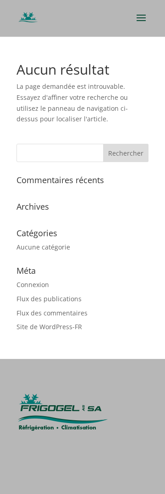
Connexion (32, 284)
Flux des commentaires (52, 313)
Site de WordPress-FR (49, 326)
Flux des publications (49, 298)
